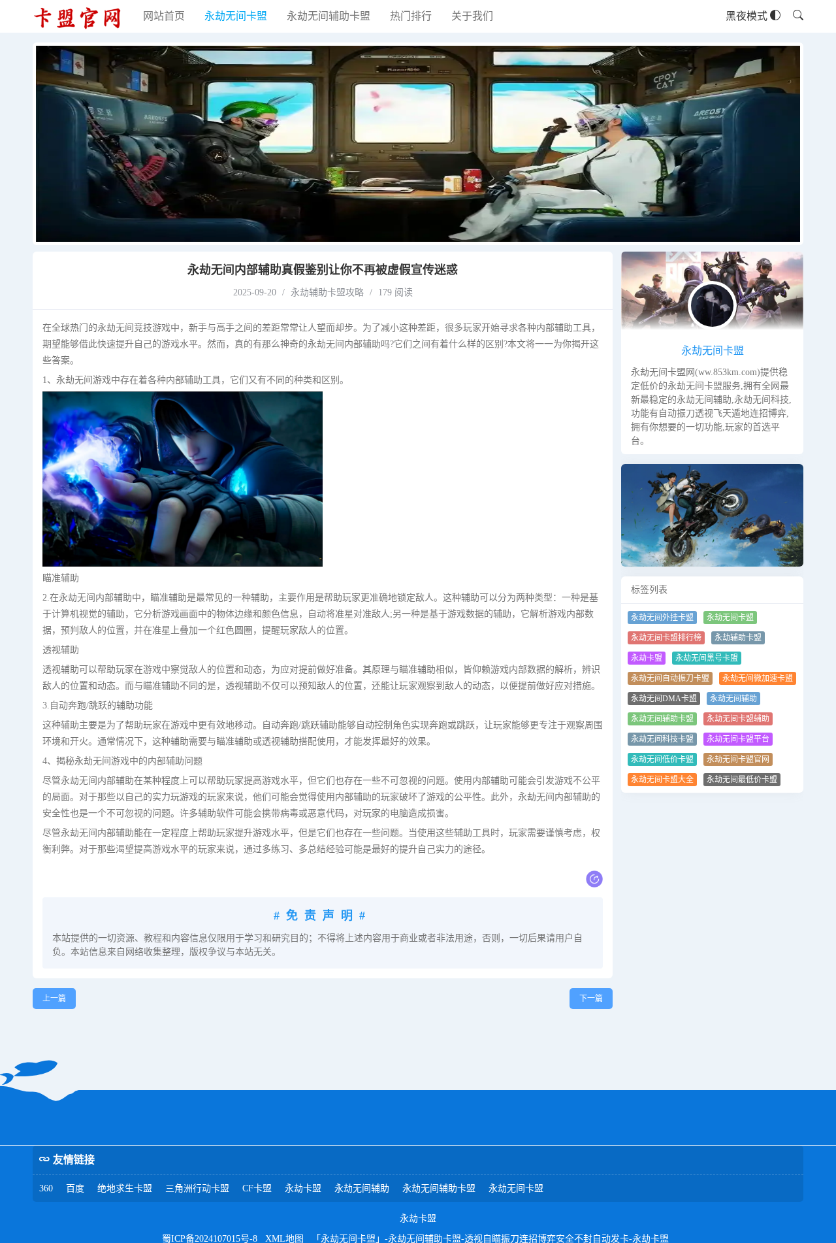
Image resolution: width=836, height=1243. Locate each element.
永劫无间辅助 (733, 698)
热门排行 (411, 16)
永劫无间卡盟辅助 (738, 718)
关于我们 (472, 16)
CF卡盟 (257, 1188)
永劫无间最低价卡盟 (742, 779)
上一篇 (54, 998)
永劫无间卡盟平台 (738, 739)
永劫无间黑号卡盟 (706, 658)
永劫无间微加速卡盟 (757, 678)
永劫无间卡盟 (235, 16)
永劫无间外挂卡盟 (662, 617)
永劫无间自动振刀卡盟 (670, 678)
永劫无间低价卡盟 (662, 759)
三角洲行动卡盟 (197, 1188)
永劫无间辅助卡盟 (328, 16)
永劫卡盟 (646, 658)
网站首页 (164, 16)
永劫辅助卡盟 (738, 637)
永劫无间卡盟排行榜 (666, 637)
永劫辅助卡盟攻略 (327, 292)
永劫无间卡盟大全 (662, 779)
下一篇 (591, 998)
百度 (75, 1188)
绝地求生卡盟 (124, 1188)
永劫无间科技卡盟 (662, 739)
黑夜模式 (748, 16)
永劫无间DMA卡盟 (664, 698)
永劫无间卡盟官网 (738, 759)
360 (46, 1188)
